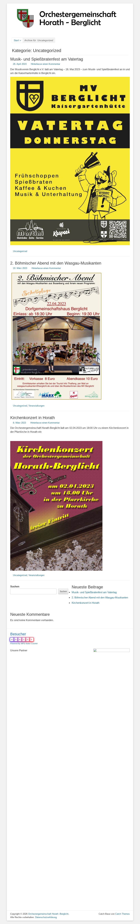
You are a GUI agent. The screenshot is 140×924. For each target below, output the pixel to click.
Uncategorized (20, 251)
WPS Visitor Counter (29, 643)
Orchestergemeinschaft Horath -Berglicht (48, 914)
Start (17, 40)
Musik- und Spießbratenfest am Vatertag (46, 59)
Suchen (14, 586)
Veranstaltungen (36, 405)
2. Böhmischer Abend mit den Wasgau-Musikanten (55, 263)
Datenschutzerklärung (46, 917)
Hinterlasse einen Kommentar (45, 64)
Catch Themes (122, 914)
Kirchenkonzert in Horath (32, 417)
